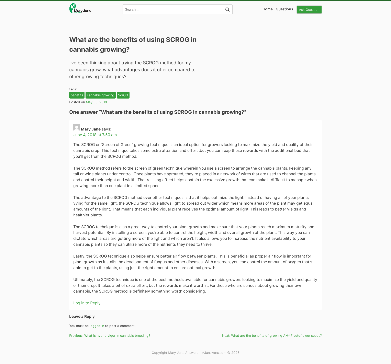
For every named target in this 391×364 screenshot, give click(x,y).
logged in (97, 326)
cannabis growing (100, 95)
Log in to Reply (87, 302)
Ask (309, 10)
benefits (77, 95)
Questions (284, 9)
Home (267, 9)
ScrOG (123, 95)
